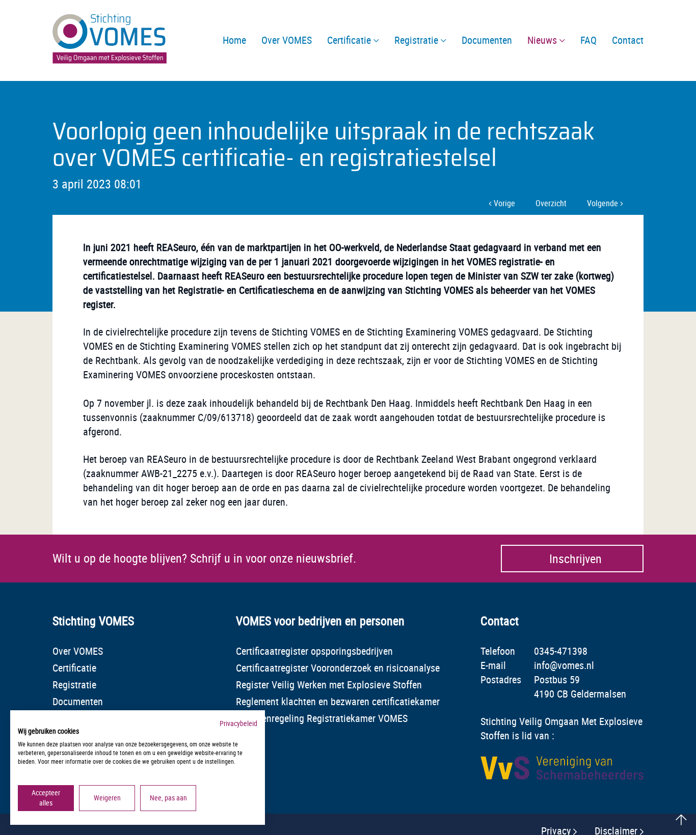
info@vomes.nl (564, 665)
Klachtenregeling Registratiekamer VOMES (322, 718)
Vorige (503, 203)
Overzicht (551, 203)
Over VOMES (77, 651)
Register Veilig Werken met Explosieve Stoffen (329, 684)
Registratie (74, 684)
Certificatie (74, 668)
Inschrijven (575, 558)
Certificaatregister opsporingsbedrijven (314, 651)
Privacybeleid (238, 723)
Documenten (77, 701)
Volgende (603, 203)
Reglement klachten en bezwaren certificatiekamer (338, 701)
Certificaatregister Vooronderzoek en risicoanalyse (338, 668)
